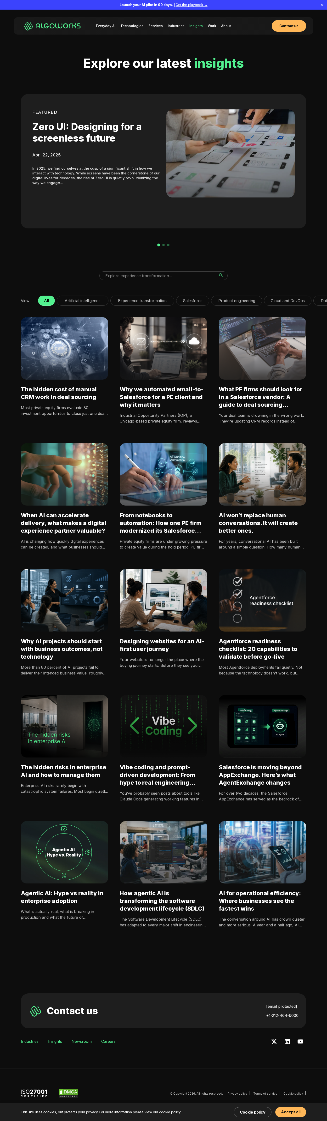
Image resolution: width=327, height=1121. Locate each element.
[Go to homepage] (53, 26)
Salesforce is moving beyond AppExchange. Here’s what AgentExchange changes (260, 775)
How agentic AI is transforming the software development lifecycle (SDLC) (162, 901)
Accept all (290, 1111)
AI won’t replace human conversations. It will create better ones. (258, 523)
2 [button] (163, 245)
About (226, 26)
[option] (163, 161)
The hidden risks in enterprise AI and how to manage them (63, 771)
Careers (108, 1041)
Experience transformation (142, 299)
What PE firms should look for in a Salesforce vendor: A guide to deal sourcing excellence (260, 397)
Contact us (72, 1011)
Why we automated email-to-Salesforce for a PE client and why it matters (162, 397)
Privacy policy (237, 1093)
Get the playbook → (192, 5)
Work (212, 26)
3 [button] (168, 245)
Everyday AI (105, 26)
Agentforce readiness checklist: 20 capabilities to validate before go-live (258, 649)
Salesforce (192, 299)
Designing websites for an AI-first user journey (162, 645)
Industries (176, 26)
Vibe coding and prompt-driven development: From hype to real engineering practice (157, 775)
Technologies (131, 26)
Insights (196, 26)
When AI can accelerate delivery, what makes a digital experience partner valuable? (63, 523)
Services (155, 26)
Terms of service (265, 1093)
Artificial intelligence (82, 299)
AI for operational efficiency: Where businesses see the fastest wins (260, 901)
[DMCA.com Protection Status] (68, 1093)
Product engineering (236, 299)
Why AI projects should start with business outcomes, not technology (61, 649)
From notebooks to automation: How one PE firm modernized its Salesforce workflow (161, 523)
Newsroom (82, 1041)
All (46, 299)
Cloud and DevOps (287, 299)
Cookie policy (293, 1093)
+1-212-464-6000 (282, 1015)
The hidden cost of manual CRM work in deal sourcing (59, 393)
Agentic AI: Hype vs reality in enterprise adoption (62, 897)
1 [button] (158, 245)
